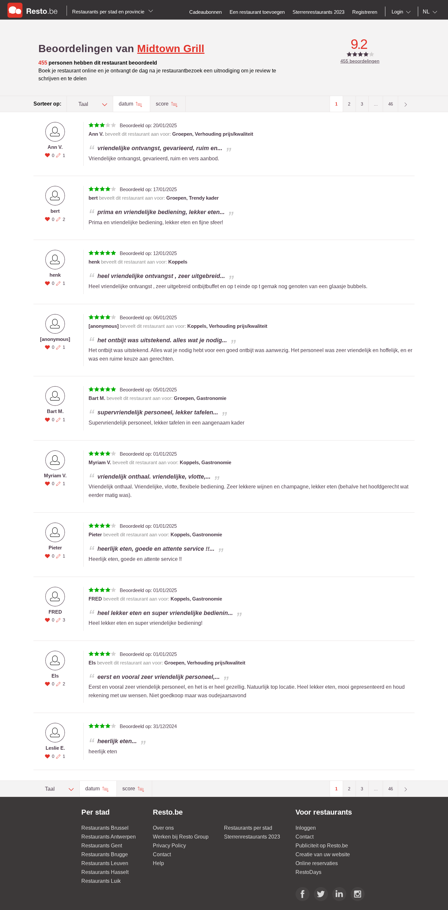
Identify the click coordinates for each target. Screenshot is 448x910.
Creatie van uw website (322, 854)
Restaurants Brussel (105, 828)
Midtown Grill (170, 48)
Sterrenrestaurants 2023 (252, 837)
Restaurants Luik (101, 881)
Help (158, 863)
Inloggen (305, 828)
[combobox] (402, 12)
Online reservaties (316, 863)
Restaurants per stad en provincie (109, 11)
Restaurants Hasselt (105, 872)
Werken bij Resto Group (181, 837)
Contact (162, 854)
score (163, 104)
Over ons (163, 828)
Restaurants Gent (101, 845)
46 (390, 104)
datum (126, 104)
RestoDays (308, 872)
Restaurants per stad (248, 828)
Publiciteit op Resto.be (321, 845)
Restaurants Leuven (104, 863)
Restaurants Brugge (104, 854)
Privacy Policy (169, 845)
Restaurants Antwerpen (108, 837)
